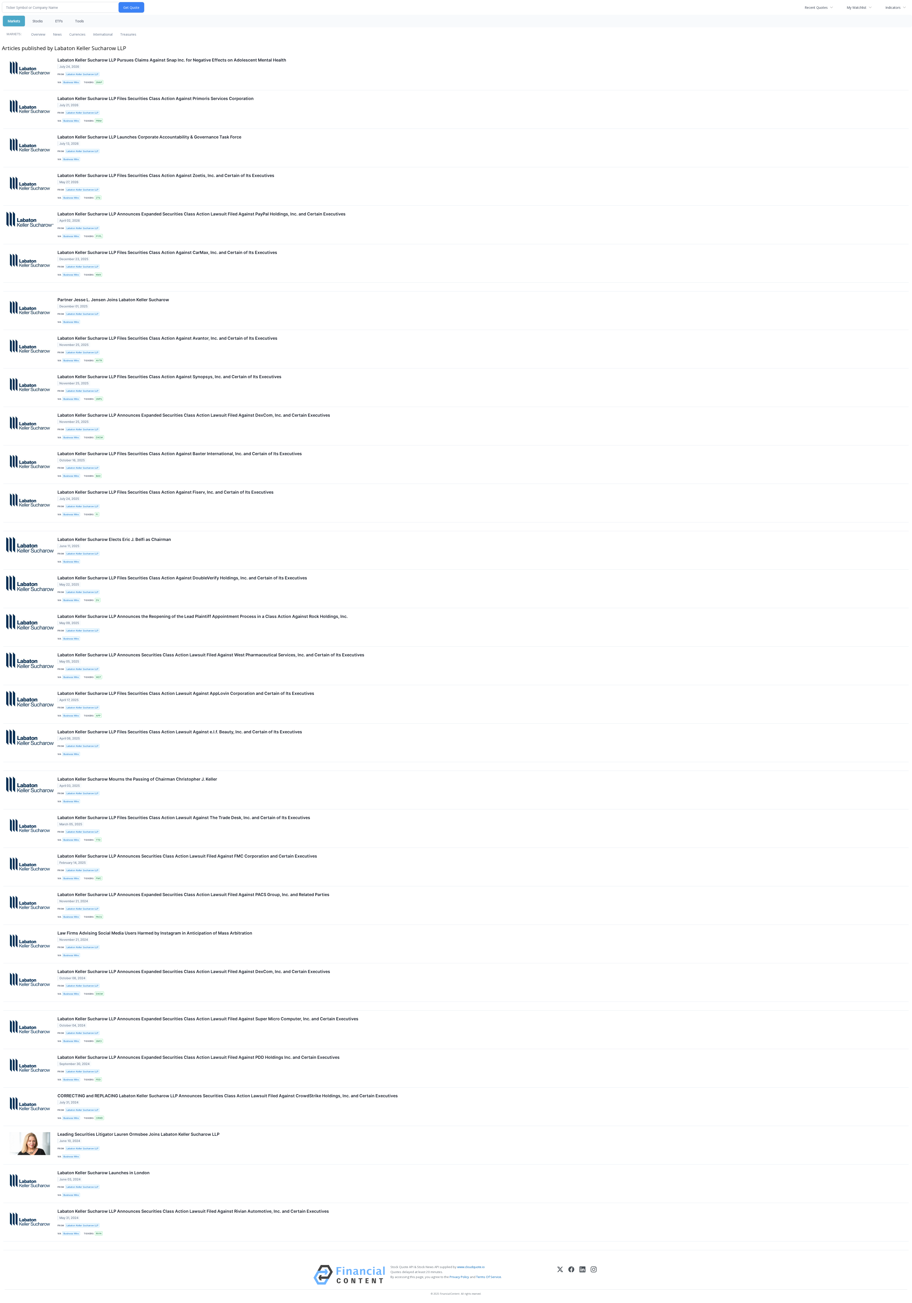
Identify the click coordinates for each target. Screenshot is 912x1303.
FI (97, 514)
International (103, 34)
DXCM (99, 437)
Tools (79, 21)
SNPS (99, 399)
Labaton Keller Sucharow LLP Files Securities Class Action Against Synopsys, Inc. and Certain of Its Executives (169, 376)
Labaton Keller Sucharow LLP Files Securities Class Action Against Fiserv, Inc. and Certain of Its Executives (165, 492)
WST (98, 677)
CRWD (99, 1118)
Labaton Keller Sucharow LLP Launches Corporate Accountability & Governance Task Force (149, 136)
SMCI (99, 1041)
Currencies (77, 34)
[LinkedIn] (582, 1275)
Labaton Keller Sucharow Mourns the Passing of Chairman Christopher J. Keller (137, 779)
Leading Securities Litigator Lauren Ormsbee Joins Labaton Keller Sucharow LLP (138, 1134)
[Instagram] (593, 1275)
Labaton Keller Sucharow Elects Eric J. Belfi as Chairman (114, 539)
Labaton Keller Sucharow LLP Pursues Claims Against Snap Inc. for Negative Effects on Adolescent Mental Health (171, 59)
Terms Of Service (488, 1277)
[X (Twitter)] (560, 1275)
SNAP (99, 82)
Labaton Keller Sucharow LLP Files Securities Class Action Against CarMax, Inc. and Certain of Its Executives (167, 252)
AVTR (99, 360)
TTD (98, 840)
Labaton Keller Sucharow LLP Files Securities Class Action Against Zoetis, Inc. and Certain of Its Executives (165, 175)
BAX (98, 476)
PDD (98, 1079)
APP (98, 715)
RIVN (98, 1233)
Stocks (38, 21)
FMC (98, 878)
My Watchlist (856, 7)
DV (97, 600)
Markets (14, 21)
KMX (98, 274)
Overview (38, 34)
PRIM (99, 120)
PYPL (99, 236)
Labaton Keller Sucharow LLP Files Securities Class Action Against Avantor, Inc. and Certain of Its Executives (167, 338)
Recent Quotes (816, 7)
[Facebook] (571, 1275)
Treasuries (128, 34)
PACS (99, 917)
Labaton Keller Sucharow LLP (82, 74)
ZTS (98, 197)
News (57, 34)
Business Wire (71, 82)
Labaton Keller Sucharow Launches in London (103, 1172)
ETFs (59, 21)
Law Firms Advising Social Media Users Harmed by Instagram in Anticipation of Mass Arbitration (154, 933)
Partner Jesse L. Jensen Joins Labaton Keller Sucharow (113, 299)
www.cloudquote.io (471, 1267)
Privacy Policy (459, 1277)
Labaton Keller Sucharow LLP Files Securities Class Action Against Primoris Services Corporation (155, 98)
